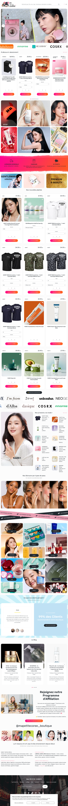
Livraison (37, 782)
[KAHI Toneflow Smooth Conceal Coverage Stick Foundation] (11, 210)
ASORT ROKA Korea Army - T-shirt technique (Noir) (11, 275)
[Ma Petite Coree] (9, 4)
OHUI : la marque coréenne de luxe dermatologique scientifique (11, 668)
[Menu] (66, 4)
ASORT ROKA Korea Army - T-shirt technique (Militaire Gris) (56, 275)
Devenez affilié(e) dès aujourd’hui (34, 720)
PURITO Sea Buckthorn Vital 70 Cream (34, 326)
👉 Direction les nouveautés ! (34, 392)
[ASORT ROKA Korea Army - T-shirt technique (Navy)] (26, 67)
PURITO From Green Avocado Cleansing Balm (34, 379)
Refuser (47, 802)
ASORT (20, 56)
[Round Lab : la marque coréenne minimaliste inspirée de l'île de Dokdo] (56, 656)
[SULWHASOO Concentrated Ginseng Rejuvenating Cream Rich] (42, 67)
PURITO (26, 299)
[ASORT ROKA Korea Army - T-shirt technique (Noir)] (11, 261)
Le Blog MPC (42, 765)
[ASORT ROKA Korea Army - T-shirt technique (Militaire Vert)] (34, 261)
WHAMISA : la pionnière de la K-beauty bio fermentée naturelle (34, 668)
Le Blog (27, 782)
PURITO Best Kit (12, 378)
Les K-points (15, 782)
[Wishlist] (64, 4)
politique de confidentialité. (42, 799)
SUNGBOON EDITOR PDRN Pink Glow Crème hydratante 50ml (59, 79)
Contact (43, 782)
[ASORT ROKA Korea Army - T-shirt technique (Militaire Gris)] (56, 261)
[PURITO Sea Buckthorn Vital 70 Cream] (34, 313)
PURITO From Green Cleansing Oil (45, 428)
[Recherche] (59, 4)
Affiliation (22, 782)
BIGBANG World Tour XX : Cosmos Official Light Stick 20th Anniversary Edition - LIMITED (8, 79)
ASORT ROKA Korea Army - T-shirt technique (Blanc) (56, 224)
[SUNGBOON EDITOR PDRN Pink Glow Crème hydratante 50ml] (59, 68)
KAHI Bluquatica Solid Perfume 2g (34, 223)
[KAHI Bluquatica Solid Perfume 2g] (34, 210)
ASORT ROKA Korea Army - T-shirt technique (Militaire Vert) (34, 275)
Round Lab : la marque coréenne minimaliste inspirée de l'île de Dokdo (56, 668)
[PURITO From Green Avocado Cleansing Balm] (34, 364)
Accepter (33, 802)
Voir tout (65, 52)
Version (42, 82)
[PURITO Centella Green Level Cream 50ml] (56, 364)
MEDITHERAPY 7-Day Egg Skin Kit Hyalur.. (45, 467)
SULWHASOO (38, 56)
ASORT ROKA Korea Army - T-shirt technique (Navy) (25, 77)
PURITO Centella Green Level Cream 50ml (56, 379)
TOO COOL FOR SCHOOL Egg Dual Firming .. (62, 458)
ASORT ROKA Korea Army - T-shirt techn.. (45, 417)
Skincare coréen (39, 752)
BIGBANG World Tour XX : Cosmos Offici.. (62, 448)
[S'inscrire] (45, 786)
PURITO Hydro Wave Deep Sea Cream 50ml (56, 327)
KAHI (3, 195)
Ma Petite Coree (34, 779)
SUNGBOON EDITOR (55, 57)
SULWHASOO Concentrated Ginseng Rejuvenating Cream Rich (42, 78)
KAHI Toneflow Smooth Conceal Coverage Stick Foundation (12, 224)
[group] (34, 26)
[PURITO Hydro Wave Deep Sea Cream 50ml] (56, 313)
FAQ (32, 782)
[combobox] (41, 4)
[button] (31, 41)
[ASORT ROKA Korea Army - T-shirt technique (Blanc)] (56, 210)
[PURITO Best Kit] (11, 364)
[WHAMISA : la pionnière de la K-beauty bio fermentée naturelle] (34, 656)
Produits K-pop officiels (7, 760)
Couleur (25, 85)
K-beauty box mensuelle (41, 760)
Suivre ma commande (51, 782)
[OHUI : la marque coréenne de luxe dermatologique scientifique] (11, 656)
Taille (26, 80)
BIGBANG (4, 56)
